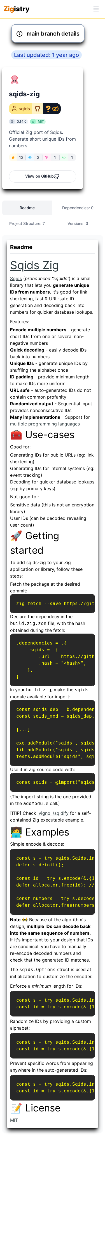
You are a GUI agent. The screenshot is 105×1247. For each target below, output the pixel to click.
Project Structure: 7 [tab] (27, 223)
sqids (24, 108)
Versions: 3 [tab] (77, 223)
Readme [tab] (27, 207)
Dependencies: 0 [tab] (78, 207)
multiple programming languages (45, 424)
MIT (14, 1120)
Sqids (16, 278)
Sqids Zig (34, 265)
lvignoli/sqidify (53, 813)
